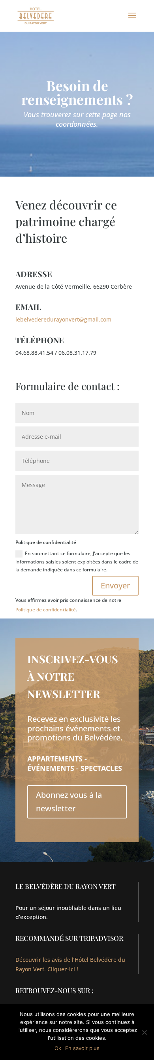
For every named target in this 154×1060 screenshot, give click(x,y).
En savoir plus (82, 1048)
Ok (57, 1048)
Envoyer (115, 585)
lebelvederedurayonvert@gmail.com (63, 319)
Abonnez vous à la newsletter (69, 802)
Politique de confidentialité (45, 609)
